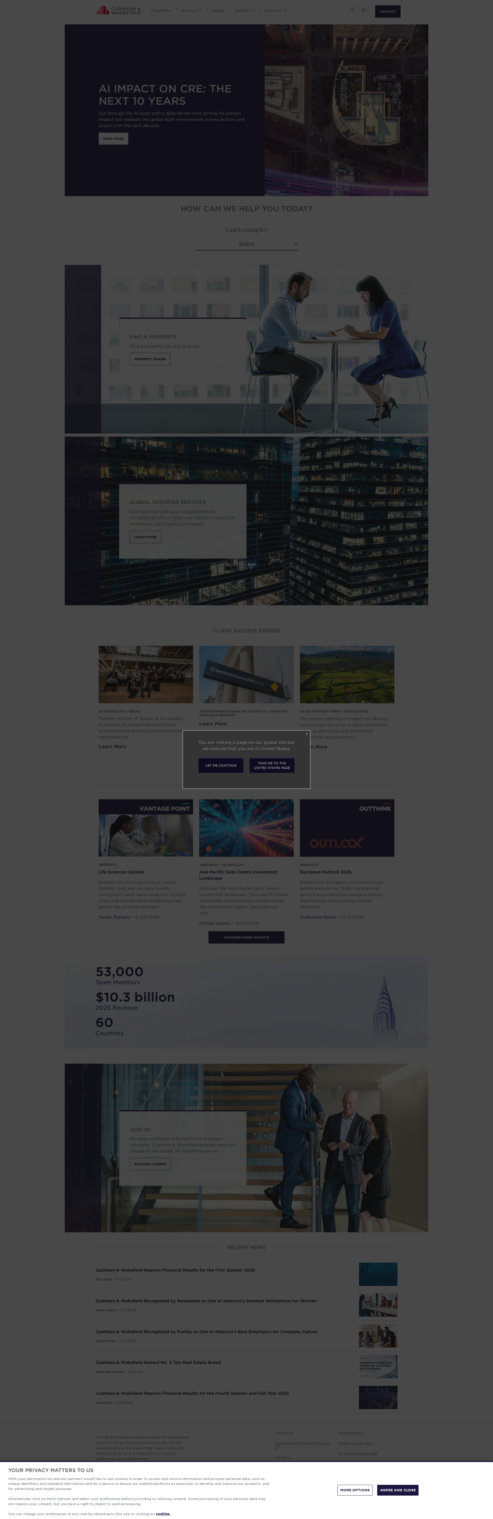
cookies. (163, 1514)
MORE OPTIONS (355, 1490)
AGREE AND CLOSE (398, 1490)
